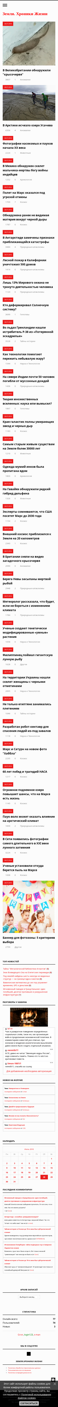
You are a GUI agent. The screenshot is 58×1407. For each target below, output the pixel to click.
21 (44, 1172)
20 (37, 1172)
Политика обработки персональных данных (24, 1368)
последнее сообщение (12, 1092)
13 (37, 1168)
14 (44, 1168)
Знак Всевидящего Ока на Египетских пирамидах (26, 972)
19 (29, 1172)
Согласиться (29, 1403)
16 (7, 1172)
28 (44, 1177)
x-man (25, 1092)
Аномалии (25, 79)
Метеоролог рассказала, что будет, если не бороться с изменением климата (29, 606)
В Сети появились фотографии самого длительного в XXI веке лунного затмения (26, 843)
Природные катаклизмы (32, 247)
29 (51, 1177)
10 (14, 1168)
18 (22, 1172)
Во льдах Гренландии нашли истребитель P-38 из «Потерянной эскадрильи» (28, 332)
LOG (24, 1128)
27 (37, 1177)
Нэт (24, 1119)
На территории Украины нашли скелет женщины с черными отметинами (26, 681)
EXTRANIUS (40, 1239)
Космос (23, 202)
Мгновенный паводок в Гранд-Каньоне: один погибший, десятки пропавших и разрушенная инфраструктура (25, 992)
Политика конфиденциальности (19, 1373)
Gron (9, 1211)
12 (29, 1168)
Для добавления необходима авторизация (29, 1071)
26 (29, 1177)
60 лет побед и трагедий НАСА (25, 771)
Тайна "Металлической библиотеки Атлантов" (24, 968)
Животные (25, 152)
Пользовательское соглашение (19, 1370)
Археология (26, 179)
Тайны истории (27, 341)
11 (22, 1168)
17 (14, 1172)
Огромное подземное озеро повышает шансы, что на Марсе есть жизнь (26, 794)
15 (51, 1168)
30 (7, 1181)
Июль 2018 (29, 1149)
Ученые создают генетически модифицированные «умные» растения (25, 632)
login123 (28, 1334)
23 (7, 1177)
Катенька (26, 1101)
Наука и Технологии (30, 363)
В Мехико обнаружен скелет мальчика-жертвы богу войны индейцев (25, 170)
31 (14, 1181)
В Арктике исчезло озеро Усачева (28, 125)
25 (22, 1177)
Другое (23, 664)
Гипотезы (24, 314)
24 (14, 1177)
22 (51, 1172)
